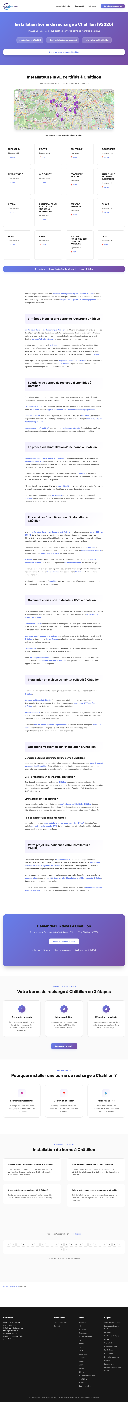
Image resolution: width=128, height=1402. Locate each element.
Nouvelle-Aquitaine (111, 1357)
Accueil (5, 1286)
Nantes (81, 1347)
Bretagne (107, 1332)
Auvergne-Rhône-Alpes (113, 1323)
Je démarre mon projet (64, 1046)
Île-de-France (75, 1234)
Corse (106, 1339)
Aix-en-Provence (85, 1337)
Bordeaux (82, 1330)
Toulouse (82, 1323)
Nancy (81, 1344)
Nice (80, 1326)
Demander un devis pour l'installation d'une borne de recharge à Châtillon (64, 269)
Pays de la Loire (110, 1364)
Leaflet (101, 128)
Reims (81, 1361)
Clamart (82, 1372)
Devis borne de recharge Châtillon (64, 52)
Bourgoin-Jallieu (85, 1386)
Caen (81, 1365)
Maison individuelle (63, 6)
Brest (81, 1351)
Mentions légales (60, 1323)
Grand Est (108, 1343)
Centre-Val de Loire (111, 1336)
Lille (80, 1340)
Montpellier (83, 1354)
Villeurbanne (83, 1358)
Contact (57, 1326)
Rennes (81, 1368)
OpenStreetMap (109, 128)
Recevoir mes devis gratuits (64, 941)
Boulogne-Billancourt (87, 1375)
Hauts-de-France (110, 1346)
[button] (65, 109)
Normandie (108, 1353)
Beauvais (82, 1382)
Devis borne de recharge (113, 6)
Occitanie (107, 1360)
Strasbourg (83, 1333)
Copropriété (79, 6)
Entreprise (92, 6)
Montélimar (83, 1379)
